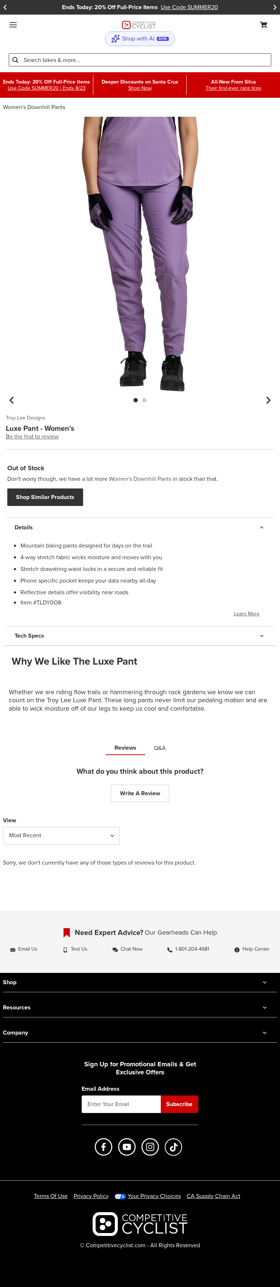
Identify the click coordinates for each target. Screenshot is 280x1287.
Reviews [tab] (125, 747)
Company (15, 1032)
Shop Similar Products (45, 497)
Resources (17, 1007)
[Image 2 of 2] (144, 400)
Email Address (101, 1089)
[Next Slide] (275, 7)
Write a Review (140, 793)
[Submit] (15, 60)
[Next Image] (268, 400)
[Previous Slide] (5, 7)
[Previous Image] (11, 400)
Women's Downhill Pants (34, 107)
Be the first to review (32, 436)
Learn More (247, 614)
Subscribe (179, 1104)
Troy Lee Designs (26, 418)
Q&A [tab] (160, 748)
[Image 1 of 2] (135, 400)
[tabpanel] (140, 822)
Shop (9, 982)
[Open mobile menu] (13, 24)
